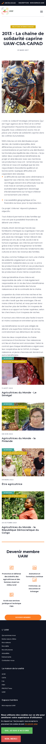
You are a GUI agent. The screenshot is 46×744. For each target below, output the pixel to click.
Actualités (5, 653)
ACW (4, 674)
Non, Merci (11, 739)
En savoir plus (31, 724)
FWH (3, 685)
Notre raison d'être (9, 639)
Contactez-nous (8, 660)
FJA (3, 681)
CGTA (4, 678)
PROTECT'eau (7, 688)
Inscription (24, 3)
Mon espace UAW (37, 3)
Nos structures (7, 650)
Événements (6, 657)
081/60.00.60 (10, 3)
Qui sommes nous (9, 635)
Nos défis (5, 646)
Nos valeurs (6, 642)
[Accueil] (8, 11)
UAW (3, 692)
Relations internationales (23, 27)
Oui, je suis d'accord (17, 730)
